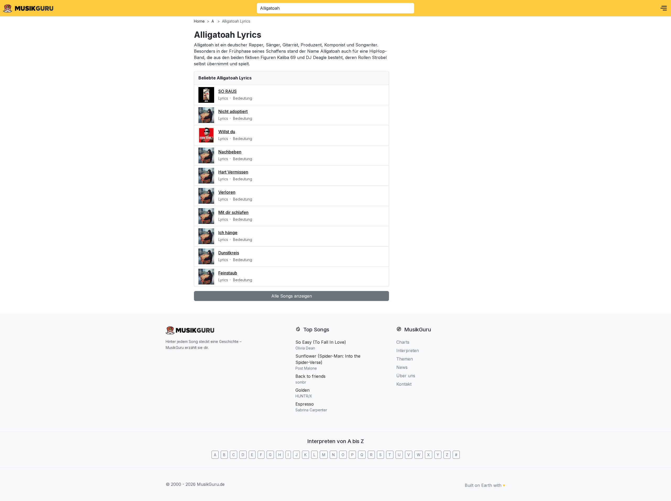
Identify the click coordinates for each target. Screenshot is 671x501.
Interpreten (407, 350)
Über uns (405, 375)
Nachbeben (229, 151)
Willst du (226, 131)
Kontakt (404, 384)
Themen (404, 359)
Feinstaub (227, 273)
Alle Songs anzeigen (291, 296)
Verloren (226, 192)
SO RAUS (227, 91)
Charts (402, 342)
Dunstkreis (228, 252)
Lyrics (223, 98)
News (402, 367)
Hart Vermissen (233, 172)
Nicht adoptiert (233, 111)
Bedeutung (242, 98)
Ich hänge (227, 232)
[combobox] (335, 8)
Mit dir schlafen (233, 212)
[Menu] (664, 8)
